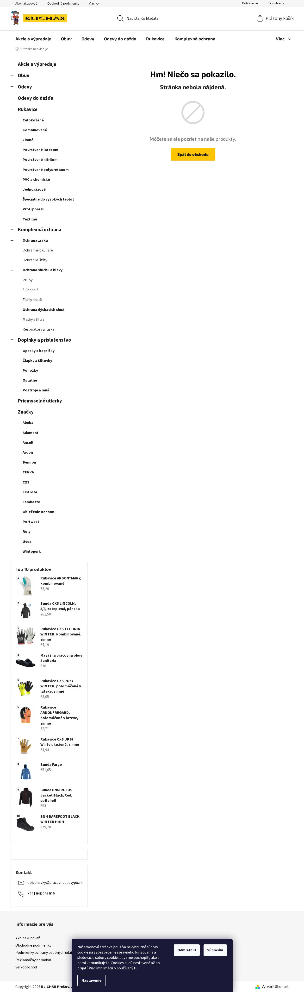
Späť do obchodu (193, 154)
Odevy (25, 86)
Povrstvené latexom (40, 149)
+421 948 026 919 (41, 893)
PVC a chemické (36, 179)
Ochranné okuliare (38, 250)
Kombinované (35, 130)
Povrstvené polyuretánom (46, 169)
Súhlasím (215, 950)
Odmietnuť (186, 950)
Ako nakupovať (26, 3)
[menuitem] (33, 39)
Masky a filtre (33, 319)
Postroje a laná (36, 390)
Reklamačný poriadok (33, 960)
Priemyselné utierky (40, 400)
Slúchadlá (30, 290)
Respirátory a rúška (38, 329)
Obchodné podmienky (63, 3)
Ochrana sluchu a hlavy (42, 270)
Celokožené (33, 120)
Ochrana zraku (35, 240)
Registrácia (276, 3)
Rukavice (27, 109)
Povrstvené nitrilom (40, 159)
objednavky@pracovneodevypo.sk (54, 882)
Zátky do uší (32, 299)
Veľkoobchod (26, 967)
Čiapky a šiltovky (37, 360)
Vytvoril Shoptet (275, 986)
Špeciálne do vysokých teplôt (48, 199)
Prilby (27, 280)
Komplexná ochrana (39, 229)
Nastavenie (91, 980)
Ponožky (30, 370)
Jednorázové (34, 189)
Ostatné (30, 380)
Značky (26, 411)
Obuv (23, 75)
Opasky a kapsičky (39, 350)
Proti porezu (33, 209)
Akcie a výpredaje (37, 64)
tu (135, 968)
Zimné (28, 140)
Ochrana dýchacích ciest (44, 309)
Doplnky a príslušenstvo (44, 340)
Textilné (30, 219)
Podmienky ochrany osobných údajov (45, 952)
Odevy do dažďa (35, 98)
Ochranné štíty (35, 260)
